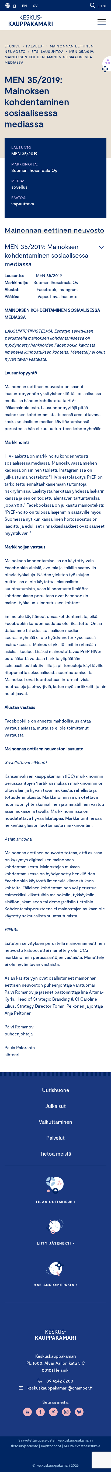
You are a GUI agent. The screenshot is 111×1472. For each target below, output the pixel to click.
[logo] (31, 20)
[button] (98, 5)
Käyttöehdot (51, 1446)
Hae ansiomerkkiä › (55, 1285)
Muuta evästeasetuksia (82, 1446)
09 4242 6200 (59, 1380)
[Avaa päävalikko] (102, 20)
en (24, 6)
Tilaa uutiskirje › (56, 1202)
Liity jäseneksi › (55, 1243)
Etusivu (12, 46)
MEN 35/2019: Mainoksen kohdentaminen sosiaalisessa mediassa (49, 56)
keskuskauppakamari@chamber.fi (59, 1387)
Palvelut (35, 46)
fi (14, 6)
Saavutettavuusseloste (36, 1440)
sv (35, 6)
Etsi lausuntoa (48, 51)
